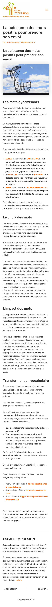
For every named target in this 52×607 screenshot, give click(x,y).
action (19, 580)
